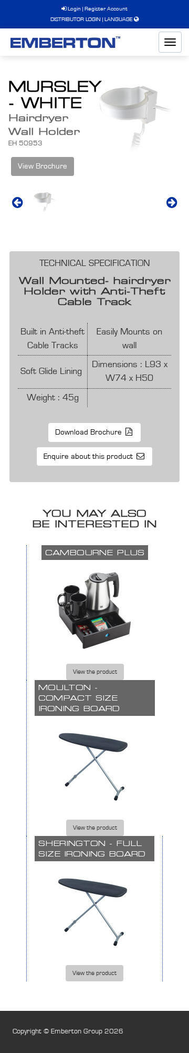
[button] (17, 202)
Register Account (106, 9)
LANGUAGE (118, 19)
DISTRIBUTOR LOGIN (75, 19)
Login (73, 9)
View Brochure (42, 166)
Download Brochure (89, 432)
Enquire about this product (89, 456)
